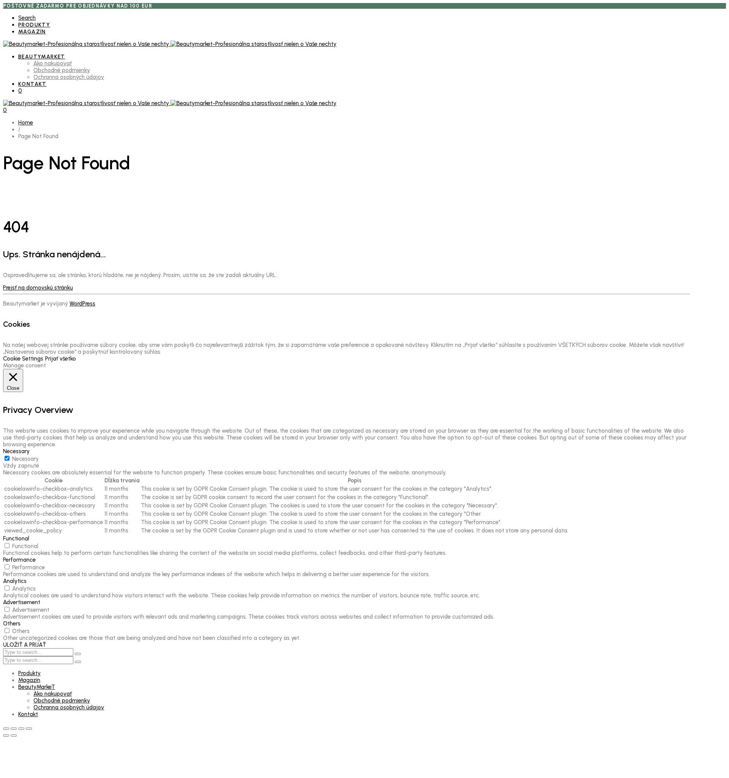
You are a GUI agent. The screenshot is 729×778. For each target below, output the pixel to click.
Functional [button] (16, 538)
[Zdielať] (21, 729)
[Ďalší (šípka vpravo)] (14, 735)
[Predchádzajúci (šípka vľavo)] (6, 735)
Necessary (25, 458)
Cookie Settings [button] (23, 358)
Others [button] (12, 623)
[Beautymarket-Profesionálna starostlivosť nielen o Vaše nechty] (169, 44)
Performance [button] (19, 559)
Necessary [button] (16, 451)
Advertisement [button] (21, 602)
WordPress (82, 303)
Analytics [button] (15, 581)
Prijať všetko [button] (60, 358)
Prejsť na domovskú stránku (38, 287)
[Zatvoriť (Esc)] (29, 729)
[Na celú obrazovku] (14, 729)
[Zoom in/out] (6, 729)
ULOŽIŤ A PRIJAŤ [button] (24, 644)
